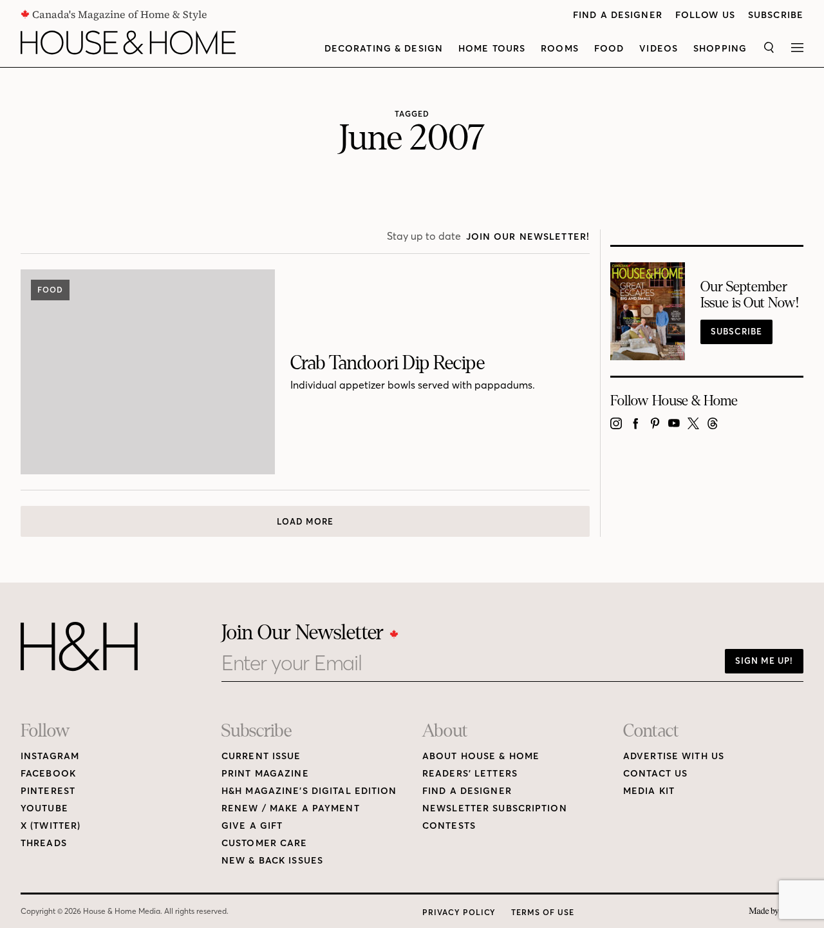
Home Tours (491, 48)
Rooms (560, 48)
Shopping (720, 48)
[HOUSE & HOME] (128, 42)
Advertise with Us (673, 756)
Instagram (50, 756)
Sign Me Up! (764, 660)
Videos (658, 48)
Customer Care (264, 843)
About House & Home (480, 756)
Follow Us (705, 15)
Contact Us (655, 773)
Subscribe (775, 15)
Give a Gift (252, 825)
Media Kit (649, 791)
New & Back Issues (272, 860)
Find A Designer (617, 15)
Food (609, 48)
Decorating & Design (383, 48)
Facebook (48, 773)
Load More (305, 521)
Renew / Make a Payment (290, 808)
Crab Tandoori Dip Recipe (387, 363)
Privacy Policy (459, 912)
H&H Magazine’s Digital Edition (309, 791)
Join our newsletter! (528, 236)
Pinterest (48, 791)
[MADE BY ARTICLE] (776, 911)
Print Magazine (265, 773)
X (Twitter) (50, 825)
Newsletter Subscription (494, 808)
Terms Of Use (542, 912)
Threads (44, 843)
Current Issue (261, 756)
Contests (449, 825)
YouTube (44, 808)
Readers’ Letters (470, 773)
